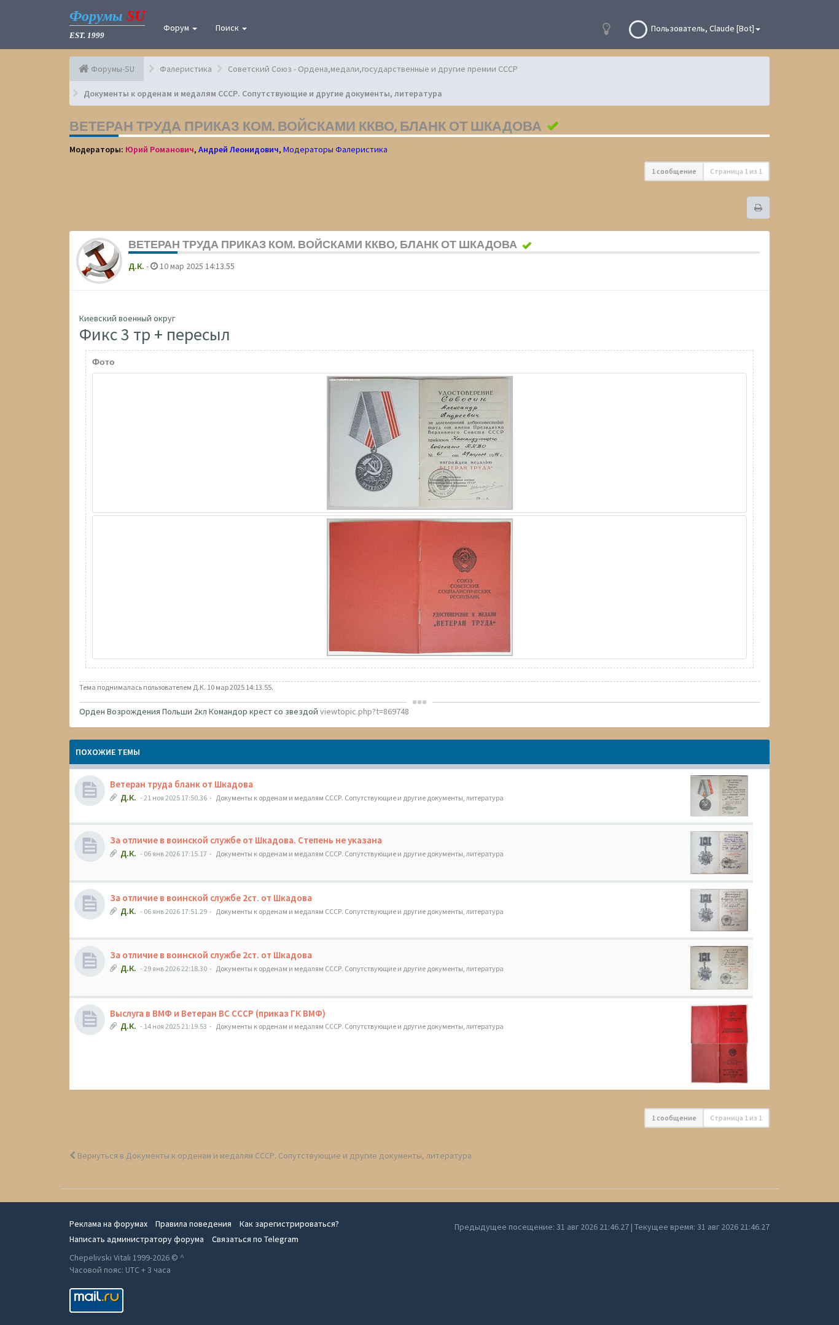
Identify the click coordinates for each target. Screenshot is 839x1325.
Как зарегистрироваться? (289, 1223)
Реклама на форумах (108, 1223)
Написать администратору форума (136, 1239)
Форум (177, 27)
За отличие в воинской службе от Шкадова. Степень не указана (246, 840)
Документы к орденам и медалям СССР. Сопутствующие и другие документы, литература (360, 797)
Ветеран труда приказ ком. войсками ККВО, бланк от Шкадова (305, 126)
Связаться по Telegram (255, 1239)
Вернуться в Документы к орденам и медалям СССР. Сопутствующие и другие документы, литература (274, 1155)
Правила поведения (193, 1223)
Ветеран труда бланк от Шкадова (181, 784)
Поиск (228, 27)
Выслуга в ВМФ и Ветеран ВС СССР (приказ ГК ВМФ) (218, 1013)
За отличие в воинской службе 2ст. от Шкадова (211, 898)
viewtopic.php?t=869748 (364, 711)
